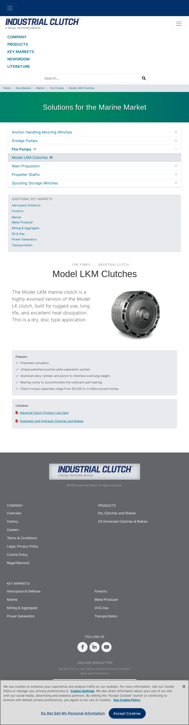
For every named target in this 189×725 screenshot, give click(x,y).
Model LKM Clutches (81, 88)
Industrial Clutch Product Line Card (44, 412)
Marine (40, 88)
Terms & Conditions (22, 538)
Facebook (82, 647)
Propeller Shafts (26, 174)
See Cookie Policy (126, 700)
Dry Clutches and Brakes (117, 513)
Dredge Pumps (25, 140)
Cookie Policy (17, 554)
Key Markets (20, 51)
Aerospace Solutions (26, 205)
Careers (13, 530)
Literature (18, 66)
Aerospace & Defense (23, 591)
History (12, 521)
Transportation (22, 245)
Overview (14, 513)
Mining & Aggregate (25, 228)
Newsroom (18, 59)
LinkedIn (94, 647)
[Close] (184, 686)
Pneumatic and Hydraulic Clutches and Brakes (51, 421)
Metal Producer (22, 222)
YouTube (106, 647)
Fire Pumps (57, 88)
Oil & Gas (18, 234)
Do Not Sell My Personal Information (73, 713)
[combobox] (90, 78)
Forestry (18, 211)
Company (17, 37)
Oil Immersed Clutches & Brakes (123, 521)
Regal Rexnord (18, 563)
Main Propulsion (26, 166)
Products (17, 44)
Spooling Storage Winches (35, 183)
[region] (94, 702)
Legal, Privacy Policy (22, 546)
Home (7, 88)
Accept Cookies (127, 713)
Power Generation (24, 239)
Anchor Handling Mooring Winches (42, 132)
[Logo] (42, 23)
